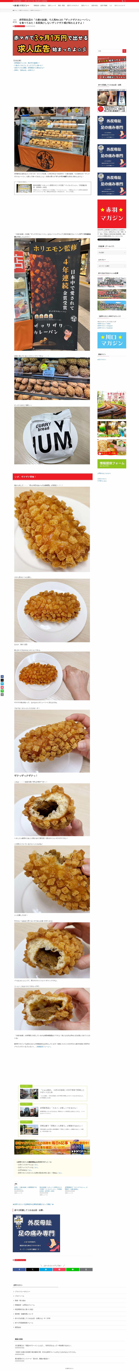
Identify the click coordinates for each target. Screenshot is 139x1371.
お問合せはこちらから (104, 473)
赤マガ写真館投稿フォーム (24, 1323)
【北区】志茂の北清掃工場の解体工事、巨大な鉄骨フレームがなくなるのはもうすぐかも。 (46, 1353)
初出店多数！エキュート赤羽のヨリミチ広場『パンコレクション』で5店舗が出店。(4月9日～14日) (60, 186)
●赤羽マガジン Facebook (105, 328)
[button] (19, 1269)
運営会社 (18, 1327)
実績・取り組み (20, 1300)
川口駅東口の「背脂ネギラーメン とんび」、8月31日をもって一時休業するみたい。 (43, 1347)
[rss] (122, 1)
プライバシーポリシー (22, 1291)
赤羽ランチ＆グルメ (19, 26)
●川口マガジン (101, 359)
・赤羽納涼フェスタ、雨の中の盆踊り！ (26, 63)
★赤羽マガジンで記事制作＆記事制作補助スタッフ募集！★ (33, 1204)
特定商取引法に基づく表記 (24, 1309)
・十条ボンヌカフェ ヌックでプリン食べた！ (28, 65)
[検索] (125, 1)
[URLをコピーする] (86, 1269)
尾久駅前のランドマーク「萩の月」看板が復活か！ (32, 1360)
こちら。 (36, 1164)
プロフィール (19, 1296)
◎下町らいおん (102, 481)
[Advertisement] (53, 87)
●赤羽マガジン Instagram (105, 325)
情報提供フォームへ (44, 1046)
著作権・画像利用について (24, 1314)
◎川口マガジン (102, 479)
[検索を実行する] (124, 51)
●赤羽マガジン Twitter (104, 323)
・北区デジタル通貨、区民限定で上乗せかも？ (29, 68)
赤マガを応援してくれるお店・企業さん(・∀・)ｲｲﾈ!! (32, 1318)
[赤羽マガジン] (21, 5)
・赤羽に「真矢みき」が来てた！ (24, 70)
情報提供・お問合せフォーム (25, 1305)
